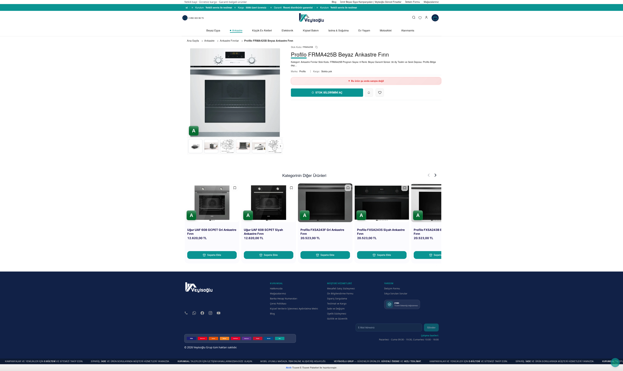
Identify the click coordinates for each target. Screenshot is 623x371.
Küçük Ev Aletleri (262, 30)
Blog (272, 313)
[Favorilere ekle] (235, 188)
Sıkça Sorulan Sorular (395, 293)
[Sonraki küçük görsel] (280, 146)
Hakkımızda (276, 288)
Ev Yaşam (364, 30)
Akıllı (289, 367)
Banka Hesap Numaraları (283, 298)
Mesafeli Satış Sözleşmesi (341, 288)
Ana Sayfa (193, 40)
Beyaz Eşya (213, 30)
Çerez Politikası (278, 303)
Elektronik (287, 30)
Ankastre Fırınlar (229, 40)
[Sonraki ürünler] (435, 175)
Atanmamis (407, 30)
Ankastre (237, 30)
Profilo (302, 71)
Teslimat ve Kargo (336, 303)
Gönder (431, 327)
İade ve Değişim (336, 308)
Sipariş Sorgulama (337, 298)
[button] (426, 17)
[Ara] (414, 17)
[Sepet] (435, 17)
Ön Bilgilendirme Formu (340, 293)
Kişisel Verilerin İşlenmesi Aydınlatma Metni (294, 308)
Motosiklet (385, 30)
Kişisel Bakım (311, 30)
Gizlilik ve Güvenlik (337, 318)
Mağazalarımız (278, 293)
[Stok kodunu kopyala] (316, 47)
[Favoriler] (420, 18)
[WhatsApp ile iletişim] (615, 362)
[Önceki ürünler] (428, 175)
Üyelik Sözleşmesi (336, 313)
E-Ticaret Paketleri (309, 367)
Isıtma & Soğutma (338, 30)
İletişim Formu (392, 288)
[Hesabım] (426, 17)
